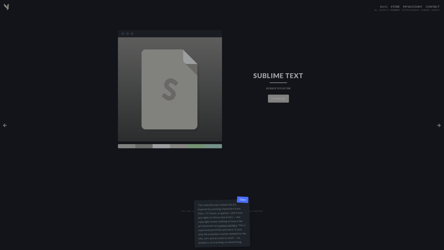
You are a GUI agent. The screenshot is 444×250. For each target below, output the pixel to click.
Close (243, 199)
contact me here (227, 225)
